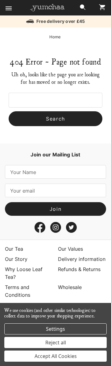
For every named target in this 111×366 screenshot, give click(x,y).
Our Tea (14, 249)
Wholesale (70, 287)
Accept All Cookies (56, 356)
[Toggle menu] (8, 8)
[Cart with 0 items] (100, 8)
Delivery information (81, 259)
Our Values (70, 249)
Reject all (55, 342)
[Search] (82, 8)
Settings (55, 329)
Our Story (16, 259)
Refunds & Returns (79, 269)
